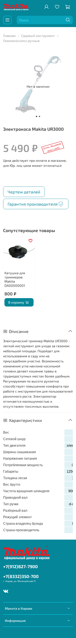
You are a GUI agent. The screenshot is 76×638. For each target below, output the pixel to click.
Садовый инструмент (38, 36)
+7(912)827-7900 (20, 566)
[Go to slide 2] (39, 116)
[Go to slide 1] (36, 116)
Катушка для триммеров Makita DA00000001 (14, 279)
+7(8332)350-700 (21, 576)
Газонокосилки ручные (21, 41)
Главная (9, 36)
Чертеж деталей (24, 191)
